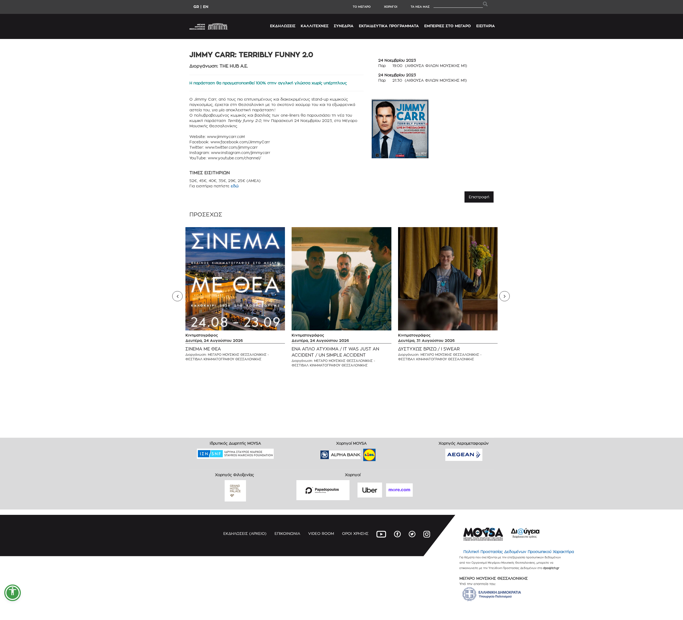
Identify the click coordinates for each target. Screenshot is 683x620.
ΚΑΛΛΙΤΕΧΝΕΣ (314, 26)
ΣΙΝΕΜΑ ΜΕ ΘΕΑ (203, 349)
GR (196, 7)
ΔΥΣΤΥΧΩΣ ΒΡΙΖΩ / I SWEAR (429, 349)
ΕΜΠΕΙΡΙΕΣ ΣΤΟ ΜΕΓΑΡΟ (447, 26)
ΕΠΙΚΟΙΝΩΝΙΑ (287, 533)
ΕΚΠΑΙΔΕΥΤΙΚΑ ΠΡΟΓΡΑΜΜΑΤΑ (389, 26)
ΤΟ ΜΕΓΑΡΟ (362, 6)
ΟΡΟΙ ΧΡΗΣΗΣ (355, 533)
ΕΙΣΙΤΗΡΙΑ (485, 26)
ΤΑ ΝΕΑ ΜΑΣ (420, 6)
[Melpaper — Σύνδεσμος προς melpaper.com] (385, 453)
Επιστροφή (479, 197)
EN (205, 7)
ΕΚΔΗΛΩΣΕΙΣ (282, 26)
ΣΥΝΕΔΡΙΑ (344, 26)
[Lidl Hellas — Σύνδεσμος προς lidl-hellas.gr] (361, 453)
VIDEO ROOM (321, 533)
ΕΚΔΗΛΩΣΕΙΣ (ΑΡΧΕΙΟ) (245, 533)
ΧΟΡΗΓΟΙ (390, 6)
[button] (12, 593)
